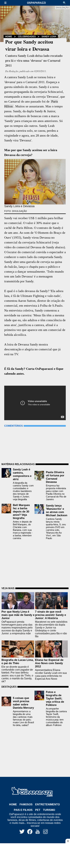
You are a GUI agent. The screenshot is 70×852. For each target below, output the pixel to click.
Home (8, 36)
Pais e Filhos (23, 810)
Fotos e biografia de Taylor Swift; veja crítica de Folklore (55, 699)
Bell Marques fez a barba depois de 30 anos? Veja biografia (21, 512)
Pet (37, 810)
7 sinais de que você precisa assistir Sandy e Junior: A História (50, 615)
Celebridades (27, 36)
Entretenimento (47, 804)
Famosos (26, 804)
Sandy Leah (49, 36)
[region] (35, 848)
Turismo (49, 810)
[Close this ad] (67, 841)
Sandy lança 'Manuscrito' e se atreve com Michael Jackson (56, 510)
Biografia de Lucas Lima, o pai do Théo (17, 661)
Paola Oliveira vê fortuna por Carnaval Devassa (55, 477)
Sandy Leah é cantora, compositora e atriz (22, 474)
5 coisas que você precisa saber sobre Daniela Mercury (23, 703)
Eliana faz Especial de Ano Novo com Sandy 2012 (49, 663)
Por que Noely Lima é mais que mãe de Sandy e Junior (17, 615)
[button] (7, 2)
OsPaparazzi (36, 2)
